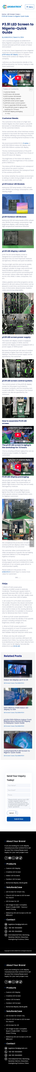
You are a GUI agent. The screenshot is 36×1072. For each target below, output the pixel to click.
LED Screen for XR (12, 901)
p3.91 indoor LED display (10, 55)
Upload (11, 813)
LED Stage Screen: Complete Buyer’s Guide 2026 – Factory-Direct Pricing (17, 907)
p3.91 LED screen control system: (15, 103)
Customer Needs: (9, 92)
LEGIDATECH (6, 572)
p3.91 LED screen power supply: (14, 101)
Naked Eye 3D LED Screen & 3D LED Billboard (18, 914)
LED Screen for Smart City (15, 892)
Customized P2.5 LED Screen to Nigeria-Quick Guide (17, 752)
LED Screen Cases (9, 683)
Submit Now (18, 819)
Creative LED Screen (13, 872)
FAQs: (8, 113)
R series (25, 143)
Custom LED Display (13, 868)
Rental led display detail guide (16, 883)
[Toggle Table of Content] (30, 89)
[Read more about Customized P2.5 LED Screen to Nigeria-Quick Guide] (18, 740)
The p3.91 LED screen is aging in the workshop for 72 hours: (16, 108)
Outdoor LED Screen (13, 879)
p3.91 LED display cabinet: (13, 99)
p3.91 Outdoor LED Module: (12, 96)
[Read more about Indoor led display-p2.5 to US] (18, 669)
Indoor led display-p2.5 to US (16, 680)
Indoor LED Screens (13, 876)
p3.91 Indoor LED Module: (12, 94)
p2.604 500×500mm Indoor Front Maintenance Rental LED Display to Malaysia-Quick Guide (17, 721)
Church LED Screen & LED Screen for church (18, 896)
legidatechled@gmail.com (17, 924)
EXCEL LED (17, 646)
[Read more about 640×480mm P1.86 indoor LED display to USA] (18, 696)
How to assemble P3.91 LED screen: (16, 105)
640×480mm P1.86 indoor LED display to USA (16, 709)
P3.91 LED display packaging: (14, 111)
